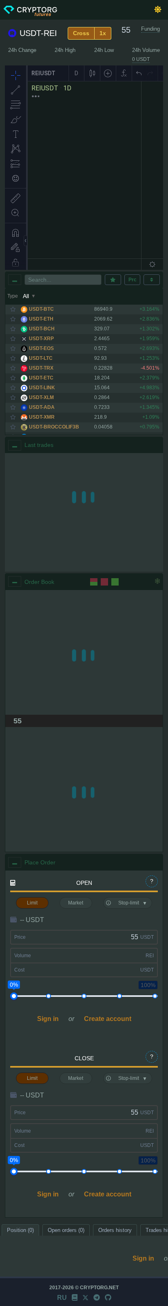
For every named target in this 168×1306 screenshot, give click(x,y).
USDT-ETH (41, 319)
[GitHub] (108, 1297)
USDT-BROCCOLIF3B (54, 427)
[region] (84, 512)
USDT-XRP (41, 338)
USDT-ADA (42, 407)
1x (102, 33)
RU (62, 1297)
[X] (85, 1297)
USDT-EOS (41, 348)
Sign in (48, 1018)
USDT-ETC (41, 378)
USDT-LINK (42, 387)
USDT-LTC (41, 358)
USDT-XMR (42, 417)
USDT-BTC (41, 309)
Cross (81, 33)
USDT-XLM (41, 397)
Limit (32, 903)
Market (75, 903)
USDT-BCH (42, 329)
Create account (107, 1018)
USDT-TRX (41, 368)
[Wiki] (74, 1297)
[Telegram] (96, 1297)
